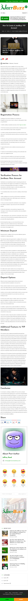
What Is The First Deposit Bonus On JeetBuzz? (7, 493)
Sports (5, 580)
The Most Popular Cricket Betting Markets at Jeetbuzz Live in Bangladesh (17, 557)
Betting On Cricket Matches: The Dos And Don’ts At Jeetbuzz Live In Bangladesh (18, 549)
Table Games (6, 583)
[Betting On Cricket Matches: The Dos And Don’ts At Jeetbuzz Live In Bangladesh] (5, 550)
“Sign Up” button (22, 124)
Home (7, 1)
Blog (10, 1)
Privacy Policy (15, 1)
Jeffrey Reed (13, 48)
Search (24, 13)
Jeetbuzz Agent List (22, 493)
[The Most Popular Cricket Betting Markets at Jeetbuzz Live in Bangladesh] (5, 558)
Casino (4, 46)
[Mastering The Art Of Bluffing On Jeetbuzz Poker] (5, 566)
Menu (3, 13)
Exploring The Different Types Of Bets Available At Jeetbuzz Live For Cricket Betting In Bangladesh (17, 18)
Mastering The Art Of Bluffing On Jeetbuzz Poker (17, 564)
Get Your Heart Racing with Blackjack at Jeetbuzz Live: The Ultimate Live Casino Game (18, 541)
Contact (21, 1)
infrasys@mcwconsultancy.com (13, 460)
